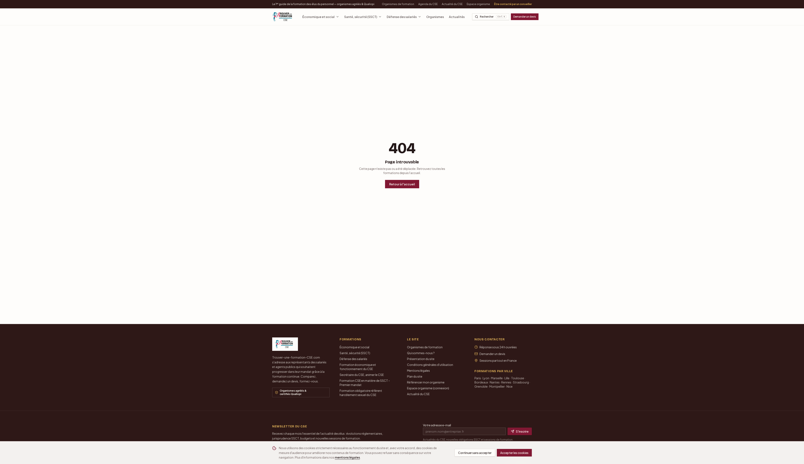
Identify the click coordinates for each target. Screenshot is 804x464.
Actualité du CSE (452, 4)
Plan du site (414, 376)
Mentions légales (418, 370)
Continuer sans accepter (475, 453)
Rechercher (492, 16)
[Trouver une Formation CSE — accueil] (283, 16)
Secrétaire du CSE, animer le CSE (362, 375)
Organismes (435, 17)
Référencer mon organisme (426, 382)
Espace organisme (478, 4)
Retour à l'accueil (402, 184)
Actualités (457, 17)
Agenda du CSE (428, 4)
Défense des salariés (402, 17)
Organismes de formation (398, 4)
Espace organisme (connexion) (428, 388)
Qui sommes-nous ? (421, 353)
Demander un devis (524, 16)
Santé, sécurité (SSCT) (360, 17)
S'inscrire (522, 431)
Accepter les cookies (514, 453)
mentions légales (347, 457)
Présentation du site (420, 359)
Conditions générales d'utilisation (430, 365)
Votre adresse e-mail (437, 425)
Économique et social (318, 17)
